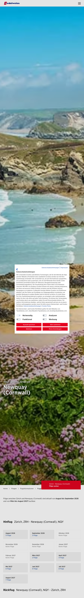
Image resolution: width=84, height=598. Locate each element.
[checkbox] (45, 315)
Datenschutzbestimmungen (50, 267)
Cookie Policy (46, 306)
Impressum (64, 267)
